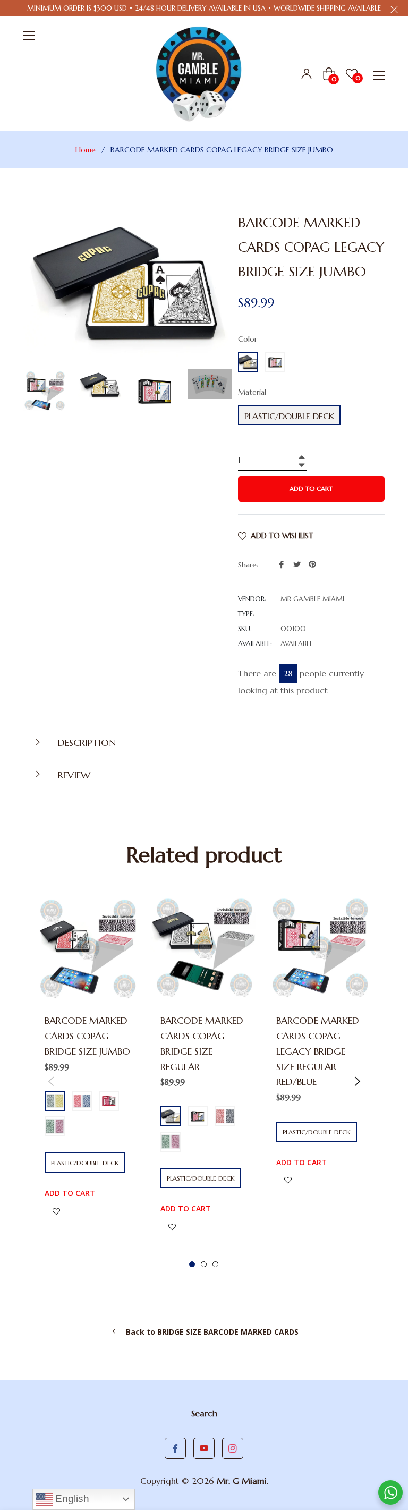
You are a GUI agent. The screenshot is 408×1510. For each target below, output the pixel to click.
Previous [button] (50, 1081)
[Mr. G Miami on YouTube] (204, 1448)
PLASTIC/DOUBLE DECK (289, 416)
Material (252, 392)
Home (85, 150)
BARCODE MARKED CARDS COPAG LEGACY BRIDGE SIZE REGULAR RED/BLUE (317, 1051)
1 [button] (192, 1264)
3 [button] (215, 1264)
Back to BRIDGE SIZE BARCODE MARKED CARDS (211, 1332)
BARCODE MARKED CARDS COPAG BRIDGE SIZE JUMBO (87, 1035)
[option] (89, 1073)
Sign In (306, 74)
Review (72, 775)
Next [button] (357, 1081)
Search (204, 1413)
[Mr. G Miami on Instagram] (232, 1448)
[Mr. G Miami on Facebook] (175, 1448)
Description (85, 742)
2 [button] (204, 1264)
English (71, 1498)
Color (247, 339)
